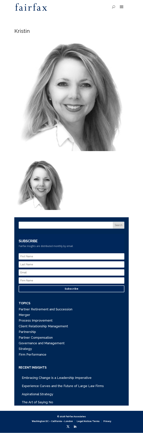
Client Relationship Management (43, 326)
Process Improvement (35, 320)
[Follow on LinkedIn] (75, 426)
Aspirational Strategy (37, 394)
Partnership (27, 332)
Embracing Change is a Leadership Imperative (57, 378)
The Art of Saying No (37, 402)
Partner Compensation (36, 337)
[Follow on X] (68, 426)
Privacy (107, 421)
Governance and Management (42, 343)
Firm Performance (32, 354)
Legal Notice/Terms (88, 421)
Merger (24, 315)
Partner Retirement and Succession (45, 309)
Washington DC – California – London (52, 421)
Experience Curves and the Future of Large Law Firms (63, 386)
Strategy (25, 349)
